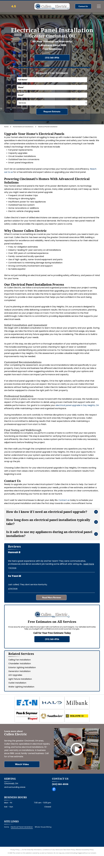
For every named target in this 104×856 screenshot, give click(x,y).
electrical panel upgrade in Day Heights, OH (77, 405)
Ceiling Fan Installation (19, 659)
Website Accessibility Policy (85, 850)
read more (88, 564)
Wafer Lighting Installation (21, 686)
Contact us (64, 500)
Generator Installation (19, 671)
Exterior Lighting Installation (22, 667)
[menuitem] (7, 827)
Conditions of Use (48, 850)
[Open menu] (99, 6)
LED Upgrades (15, 675)
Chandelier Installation (19, 663)
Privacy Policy (14, 850)
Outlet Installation (17, 682)
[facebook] (54, 789)
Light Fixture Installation (20, 679)
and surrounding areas (14, 787)
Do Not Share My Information (31, 850)
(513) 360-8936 (60, 784)
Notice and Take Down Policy (65, 850)
